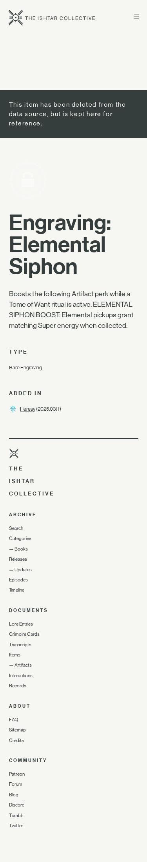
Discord (17, 805)
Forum (15, 784)
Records (17, 686)
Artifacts (23, 665)
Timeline (16, 590)
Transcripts (20, 644)
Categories (20, 538)
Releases (18, 559)
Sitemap (17, 730)
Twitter (16, 825)
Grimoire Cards (24, 634)
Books (21, 549)
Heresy (27, 409)
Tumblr (16, 815)
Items (14, 655)
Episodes (18, 580)
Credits (16, 740)
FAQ (13, 720)
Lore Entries (21, 624)
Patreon (17, 774)
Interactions (21, 675)
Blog (13, 795)
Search (16, 528)
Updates (23, 569)
